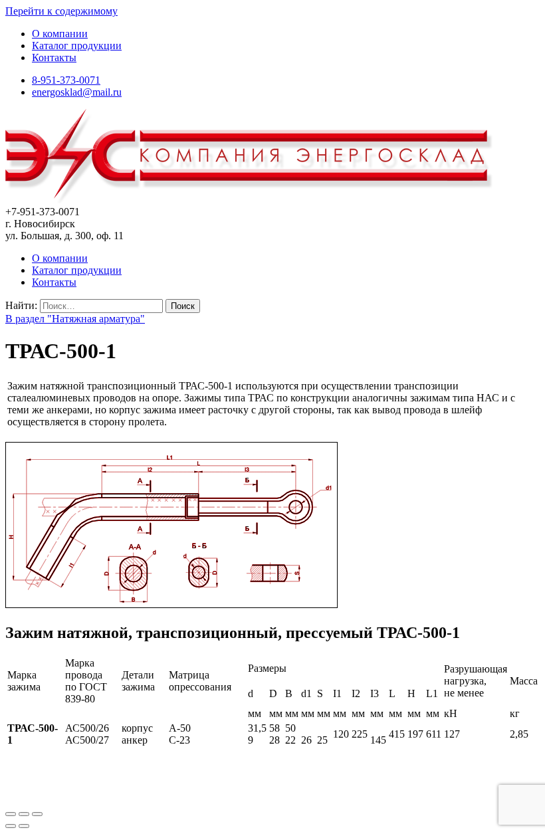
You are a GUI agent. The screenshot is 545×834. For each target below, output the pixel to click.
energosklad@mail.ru (77, 92)
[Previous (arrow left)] (10, 826)
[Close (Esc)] (10, 814)
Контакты (54, 57)
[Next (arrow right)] (24, 826)
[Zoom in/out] (37, 814)
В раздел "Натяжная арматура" (75, 318)
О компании (60, 33)
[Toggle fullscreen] (24, 814)
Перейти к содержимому (61, 11)
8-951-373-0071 (66, 80)
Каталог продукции (77, 45)
